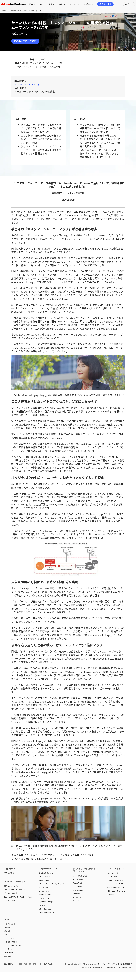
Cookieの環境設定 (124, 964)
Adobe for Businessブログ (116, 880)
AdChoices (128, 967)
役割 (61, 4)
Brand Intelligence (45, 894)
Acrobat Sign (43, 887)
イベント (7, 935)
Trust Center (8, 953)
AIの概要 (7, 927)
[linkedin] (34, 964)
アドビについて (9, 924)
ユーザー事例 (112, 876)
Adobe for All (8, 956)
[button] (9, 964)
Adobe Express (44, 880)
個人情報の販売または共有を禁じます (106, 967)
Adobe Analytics (44, 876)
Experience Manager (46, 902)
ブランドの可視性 (10, 893)
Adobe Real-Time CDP (46, 912)
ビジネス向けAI (9, 900)
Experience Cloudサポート (116, 884)
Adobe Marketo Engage (27, 84)
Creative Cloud (44, 898)
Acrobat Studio (44, 891)
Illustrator (76, 893)
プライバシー (102, 964)
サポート (88, 4)
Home (4, 10)
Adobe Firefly (77, 883)
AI (41, 4)
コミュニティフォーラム (116, 891)
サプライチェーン (10, 949)
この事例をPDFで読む (25, 41)
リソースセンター (113, 873)
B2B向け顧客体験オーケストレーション (17, 897)
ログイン (129, 4)
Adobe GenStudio (45, 909)
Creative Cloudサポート (115, 887)
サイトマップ (86, 967)
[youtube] (39, 964)
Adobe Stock (77, 886)
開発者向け (111, 894)
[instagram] (25, 964)
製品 (31, 4)
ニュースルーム (9, 938)
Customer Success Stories (18, 10)
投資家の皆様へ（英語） (13, 945)
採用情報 (7, 931)
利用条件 (112, 964)
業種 (50, 4)
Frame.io (42, 905)
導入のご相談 (105, 4)
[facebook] (20, 964)
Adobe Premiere (78, 901)
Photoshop (77, 897)
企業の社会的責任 (10, 942)
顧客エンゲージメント (12, 886)
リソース (73, 4)
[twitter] (30, 964)
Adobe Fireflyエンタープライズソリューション (52, 884)
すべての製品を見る (46, 873)
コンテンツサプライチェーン (14, 889)
